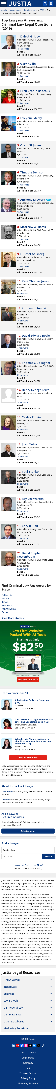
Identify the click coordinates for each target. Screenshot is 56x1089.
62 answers (22, 568)
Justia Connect (28, 1052)
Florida (5, 598)
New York (6, 605)
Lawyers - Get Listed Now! (28, 865)
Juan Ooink (29, 444)
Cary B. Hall (30, 526)
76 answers (22, 456)
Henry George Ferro (35, 390)
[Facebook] (22, 1045)
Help (28, 1068)
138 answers (23, 184)
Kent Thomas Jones (35, 281)
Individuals (10, 986)
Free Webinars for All (14, 693)
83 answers (22, 375)
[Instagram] (26, 1045)
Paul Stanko (30, 471)
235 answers (23, 103)
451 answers (23, 48)
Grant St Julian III (32, 145)
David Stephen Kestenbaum (29, 554)
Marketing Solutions (15, 1028)
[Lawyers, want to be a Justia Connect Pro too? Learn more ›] (48, 199)
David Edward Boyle (36, 335)
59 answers (22, 511)
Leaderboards (30, 10)
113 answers (23, 266)
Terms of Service (28, 1073)
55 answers (22, 483)
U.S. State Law (12, 1014)
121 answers (23, 239)
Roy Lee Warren (33, 499)
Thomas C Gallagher (36, 363)
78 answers (22, 402)
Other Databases (13, 1021)
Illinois (4, 602)
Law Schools (10, 1000)
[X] (38, 1045)
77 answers (22, 347)
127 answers (23, 212)
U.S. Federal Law (13, 1007)
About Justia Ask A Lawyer (17, 786)
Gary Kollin (28, 64)
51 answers (22, 538)
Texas (4, 612)
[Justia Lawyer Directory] (42, 1045)
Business (8, 993)
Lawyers (5, 799)
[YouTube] (17, 1045)
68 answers (22, 429)
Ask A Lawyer (15, 10)
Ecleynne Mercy (31, 118)
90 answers (22, 293)
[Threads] (30, 1045)
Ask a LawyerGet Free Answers (12, 815)
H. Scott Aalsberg (32, 254)
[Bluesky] (34, 1045)
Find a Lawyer (10, 843)
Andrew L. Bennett (35, 308)
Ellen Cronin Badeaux (35, 91)
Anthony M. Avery (32, 200)
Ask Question (28, 831)
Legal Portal (28, 1058)
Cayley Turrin (31, 417)
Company (28, 1063)
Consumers (7, 791)
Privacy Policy (28, 1078)
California (6, 595)
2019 (42, 10)
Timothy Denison (32, 172)
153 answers (23, 130)
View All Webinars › (28, 757)
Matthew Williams (33, 227)
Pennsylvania (8, 608)
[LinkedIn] (13, 1045)
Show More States (11, 618)
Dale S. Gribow (30, 36)
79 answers (22, 320)
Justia (4, 10)
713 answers (23, 76)
